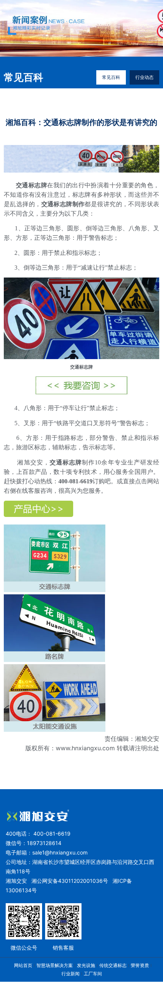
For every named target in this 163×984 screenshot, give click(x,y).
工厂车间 (93, 973)
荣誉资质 (140, 965)
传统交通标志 (113, 965)
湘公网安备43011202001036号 (69, 881)
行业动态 (144, 77)
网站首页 (23, 965)
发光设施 (86, 965)
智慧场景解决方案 (54, 965)
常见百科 (111, 77)
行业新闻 (70, 973)
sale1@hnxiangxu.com (60, 852)
